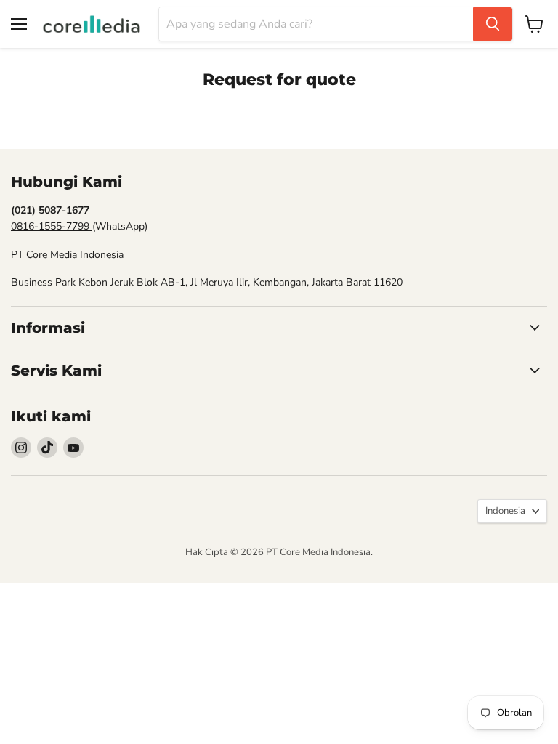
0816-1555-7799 (51, 226)
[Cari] (492, 24)
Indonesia (505, 510)
